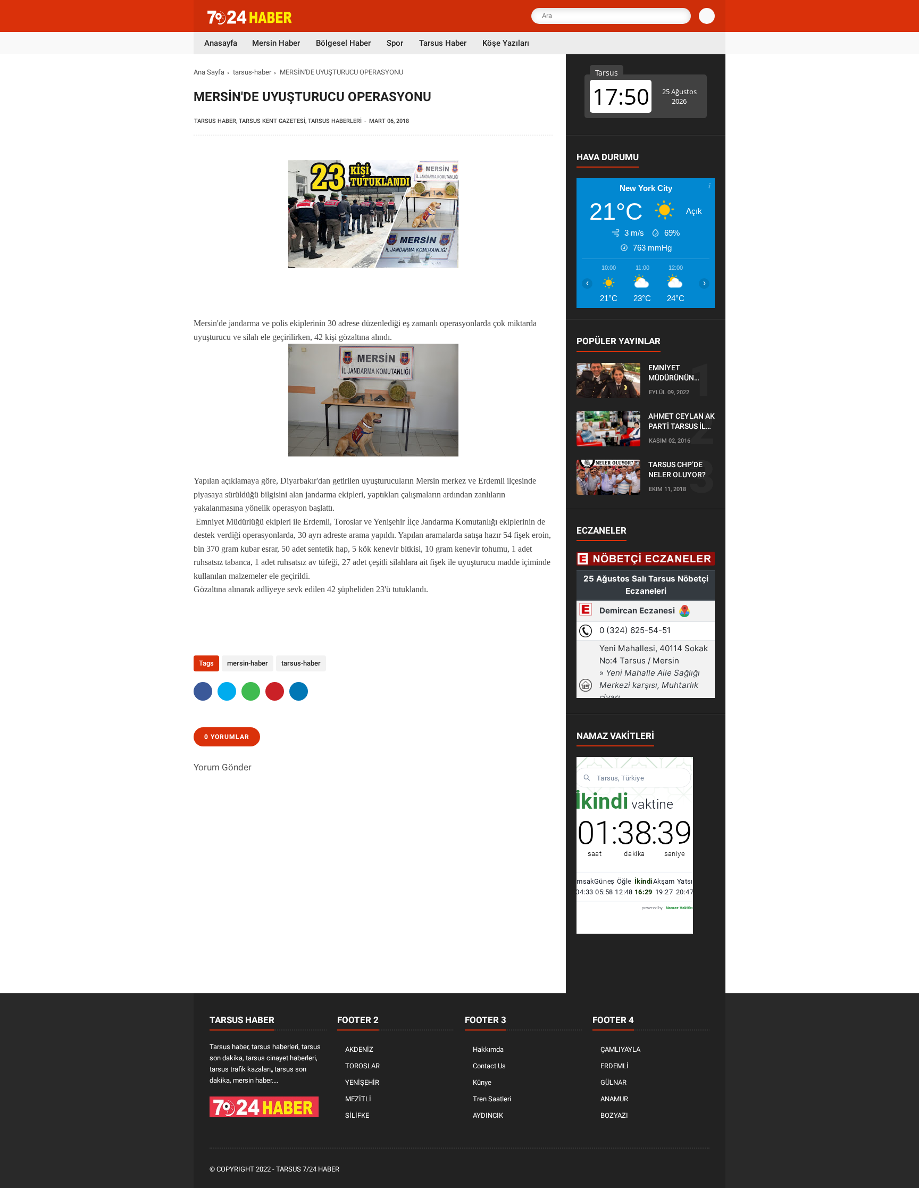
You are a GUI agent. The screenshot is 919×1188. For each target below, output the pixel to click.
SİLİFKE (357, 1115)
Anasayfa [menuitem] (220, 43)
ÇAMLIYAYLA (620, 1049)
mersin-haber (247, 663)
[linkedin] (298, 691)
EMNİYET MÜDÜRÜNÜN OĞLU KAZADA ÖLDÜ (673, 373)
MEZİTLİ (358, 1099)
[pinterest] (274, 691)
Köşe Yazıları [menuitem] (505, 43)
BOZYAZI (614, 1115)
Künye (482, 1082)
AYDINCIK (488, 1115)
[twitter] (227, 691)
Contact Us (489, 1066)
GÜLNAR (613, 1082)
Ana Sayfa (209, 72)
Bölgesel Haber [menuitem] (343, 43)
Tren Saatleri (492, 1099)
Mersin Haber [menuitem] (276, 43)
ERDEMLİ (614, 1066)
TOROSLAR (362, 1066)
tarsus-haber (252, 72)
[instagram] (675, 1169)
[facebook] (203, 691)
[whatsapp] (250, 691)
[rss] (703, 1169)
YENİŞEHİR (362, 1082)
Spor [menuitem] (395, 43)
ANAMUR (614, 1099)
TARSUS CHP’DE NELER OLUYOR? (677, 469)
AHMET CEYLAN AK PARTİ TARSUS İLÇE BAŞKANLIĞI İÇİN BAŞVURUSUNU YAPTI (681, 422)
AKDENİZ (359, 1049)
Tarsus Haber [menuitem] (442, 43)
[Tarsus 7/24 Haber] (250, 22)
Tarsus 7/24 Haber (307, 1169)
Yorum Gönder (223, 767)
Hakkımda (488, 1049)
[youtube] (689, 1169)
